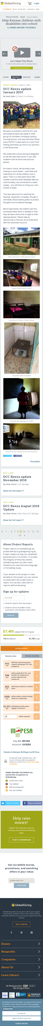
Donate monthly (32, 656)
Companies (31, 9)
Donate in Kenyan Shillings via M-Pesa (21, 752)
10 (24, 531)
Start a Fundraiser (21, 840)
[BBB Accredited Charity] (21, 995)
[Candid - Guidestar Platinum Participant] (12, 995)
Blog (37, 9)
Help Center (21, 924)
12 (33, 531)
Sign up (10, 615)
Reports (16, 77)
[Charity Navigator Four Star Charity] (5, 995)
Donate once (10, 656)
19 (19, 535)
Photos (27, 77)
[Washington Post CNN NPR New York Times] (21, 987)
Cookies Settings (21, 1023)
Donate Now (21, 648)
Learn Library (10, 975)
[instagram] (21, 932)
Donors (5, 944)
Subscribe (21, 885)
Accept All (21, 1013)
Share (37, 77)
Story (6, 77)
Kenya (23, 17)
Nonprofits (22, 9)
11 (28, 531)
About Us (7, 967)
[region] (21, 1012)
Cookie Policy (8, 1009)
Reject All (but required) (21, 1018)
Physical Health (12, 17)
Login (36, 3)
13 (37, 531)
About (15, 9)
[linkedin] (32, 932)
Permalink (35, 461)
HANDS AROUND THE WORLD (23, 27)
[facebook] (11, 932)
